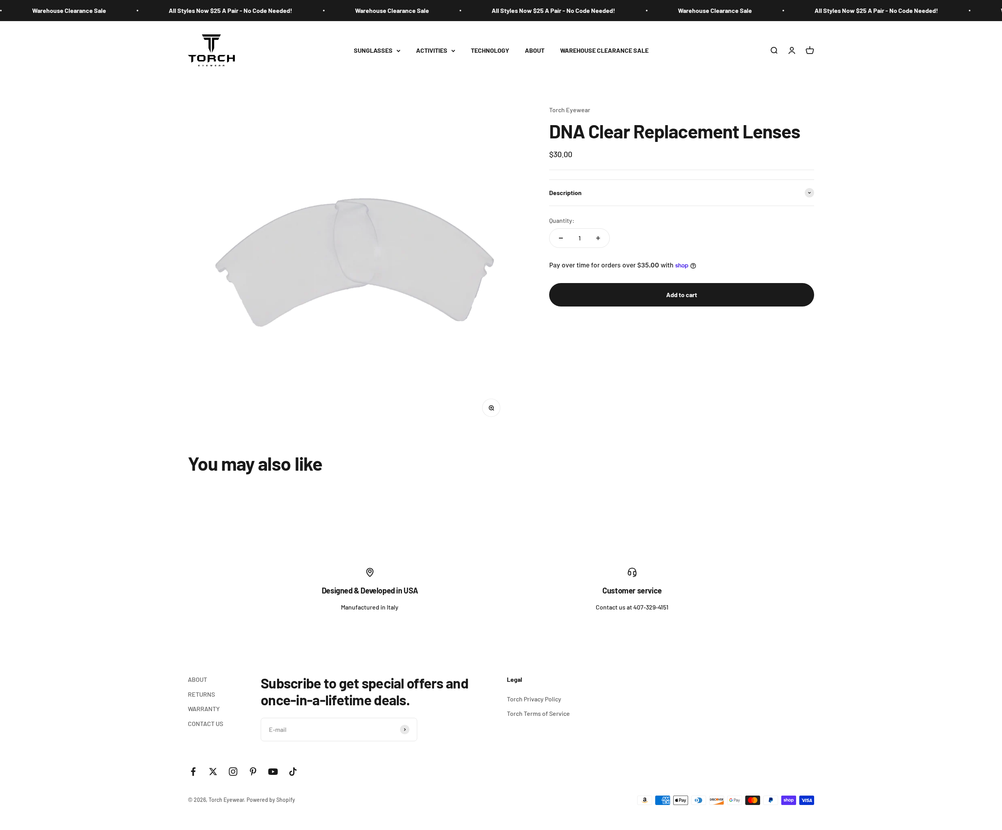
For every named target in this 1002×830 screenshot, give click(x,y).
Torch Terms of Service (538, 713)
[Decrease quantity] (561, 238)
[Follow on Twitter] (213, 771)
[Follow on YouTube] (273, 771)
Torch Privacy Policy (534, 699)
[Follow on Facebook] (193, 771)
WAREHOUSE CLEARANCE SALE (604, 50)
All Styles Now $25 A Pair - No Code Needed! (214, 10)
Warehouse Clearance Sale (53, 10)
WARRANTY (204, 708)
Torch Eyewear (569, 109)
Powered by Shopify (271, 799)
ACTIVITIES (431, 50)
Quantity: (562, 220)
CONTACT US (205, 723)
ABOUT (534, 50)
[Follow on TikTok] (293, 771)
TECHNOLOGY (490, 50)
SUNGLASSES (373, 50)
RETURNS (201, 694)
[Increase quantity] (598, 238)
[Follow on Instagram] (233, 771)
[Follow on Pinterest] (253, 771)
